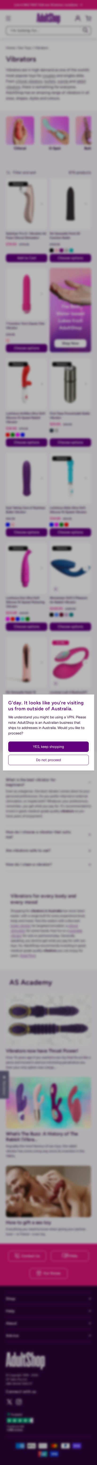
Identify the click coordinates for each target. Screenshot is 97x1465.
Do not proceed (48, 760)
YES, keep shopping (48, 747)
